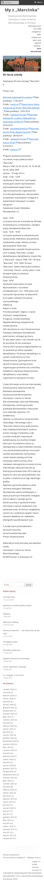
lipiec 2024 (7, 747)
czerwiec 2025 (8, 720)
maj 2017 (6, 811)
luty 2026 (6, 701)
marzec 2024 (8, 759)
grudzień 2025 (8, 707)
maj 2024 (6, 753)
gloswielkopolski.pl (20, 128)
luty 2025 (6, 732)
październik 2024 (9, 741)
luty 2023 (6, 796)
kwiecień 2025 (8, 726)
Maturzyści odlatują (10, 622)
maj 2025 (6, 723)
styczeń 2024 (8, 765)
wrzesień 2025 (8, 714)
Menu (40, 2)
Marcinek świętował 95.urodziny (19, 97)
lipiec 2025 (7, 717)
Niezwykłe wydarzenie (11, 650)
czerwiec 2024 (8, 750)
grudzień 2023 (8, 768)
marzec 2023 (8, 793)
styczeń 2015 (8, 835)
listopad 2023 (8, 771)
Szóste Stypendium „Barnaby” (15, 667)
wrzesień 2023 (8, 777)
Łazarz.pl (15, 104)
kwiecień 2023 (8, 790)
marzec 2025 (8, 729)
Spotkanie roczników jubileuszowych (17, 605)
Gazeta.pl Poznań (19, 114)
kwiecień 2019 (8, 799)
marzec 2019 (8, 802)
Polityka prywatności (11, 855)
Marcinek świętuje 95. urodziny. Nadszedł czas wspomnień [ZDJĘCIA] (20, 118)
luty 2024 (6, 762)
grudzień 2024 (8, 738)
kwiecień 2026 (8, 695)
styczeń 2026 (8, 704)
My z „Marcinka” (22, 10)
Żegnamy (6, 614)
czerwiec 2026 (8, 689)
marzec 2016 (8, 826)
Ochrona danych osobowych (14, 857)
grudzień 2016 (8, 817)
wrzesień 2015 (8, 829)
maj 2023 (6, 787)
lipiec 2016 (7, 820)
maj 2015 (6, 832)
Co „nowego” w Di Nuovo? (13, 675)
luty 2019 (6, 805)
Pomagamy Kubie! (10, 642)
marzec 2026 (8, 698)
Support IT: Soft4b (36, 863)
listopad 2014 (8, 838)
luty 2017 (6, 814)
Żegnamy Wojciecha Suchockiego (16, 658)
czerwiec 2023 (8, 784)
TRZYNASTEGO (9, 597)
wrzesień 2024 (8, 744)
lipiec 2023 (7, 781)
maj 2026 (6, 692)
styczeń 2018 (8, 808)
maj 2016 (6, 823)
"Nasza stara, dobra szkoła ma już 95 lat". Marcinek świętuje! (21, 108)
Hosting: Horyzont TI (36, 868)
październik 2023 (9, 774)
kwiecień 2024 (8, 756)
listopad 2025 (8, 711)
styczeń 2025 (8, 735)
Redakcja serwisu (34, 857)
